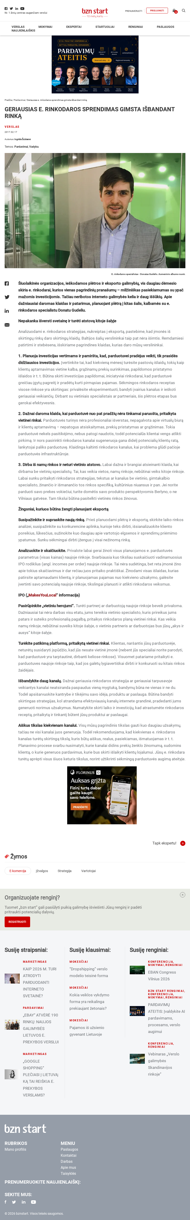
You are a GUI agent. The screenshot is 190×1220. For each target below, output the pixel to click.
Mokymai (45, 27)
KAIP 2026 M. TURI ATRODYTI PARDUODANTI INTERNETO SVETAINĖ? (40, 982)
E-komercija (18, 871)
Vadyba (33, 146)
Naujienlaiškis (23, 30)
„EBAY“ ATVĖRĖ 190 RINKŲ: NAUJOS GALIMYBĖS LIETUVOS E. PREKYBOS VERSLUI (41, 1028)
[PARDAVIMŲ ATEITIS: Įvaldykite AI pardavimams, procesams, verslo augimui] (137, 1011)
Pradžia (8, 100)
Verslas (18, 27)
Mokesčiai (79, 961)
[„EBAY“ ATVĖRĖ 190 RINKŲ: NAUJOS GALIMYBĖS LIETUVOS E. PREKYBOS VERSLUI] (12, 1025)
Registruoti (17, 922)
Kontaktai (68, 1155)
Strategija (65, 871)
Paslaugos (165, 27)
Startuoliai (104, 27)
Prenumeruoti (133, 11)
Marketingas (35, 961)
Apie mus (68, 1167)
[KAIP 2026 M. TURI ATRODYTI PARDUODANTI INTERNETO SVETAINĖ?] (12, 979)
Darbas (67, 1161)
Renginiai (135, 27)
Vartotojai (88, 871)
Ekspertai (74, 27)
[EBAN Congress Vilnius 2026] (137, 970)
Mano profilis (15, 1149)
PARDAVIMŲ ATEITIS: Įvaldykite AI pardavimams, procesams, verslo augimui (166, 1018)
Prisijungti (157, 10)
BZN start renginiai (166, 991)
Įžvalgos (42, 871)
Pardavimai (19, 100)
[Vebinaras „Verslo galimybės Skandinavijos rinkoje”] (137, 1059)
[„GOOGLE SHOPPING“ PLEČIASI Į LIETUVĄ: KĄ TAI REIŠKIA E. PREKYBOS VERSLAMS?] (12, 1074)
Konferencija (160, 961)
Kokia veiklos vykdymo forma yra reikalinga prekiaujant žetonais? (89, 1002)
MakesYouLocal (42, 595)
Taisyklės (68, 1173)
